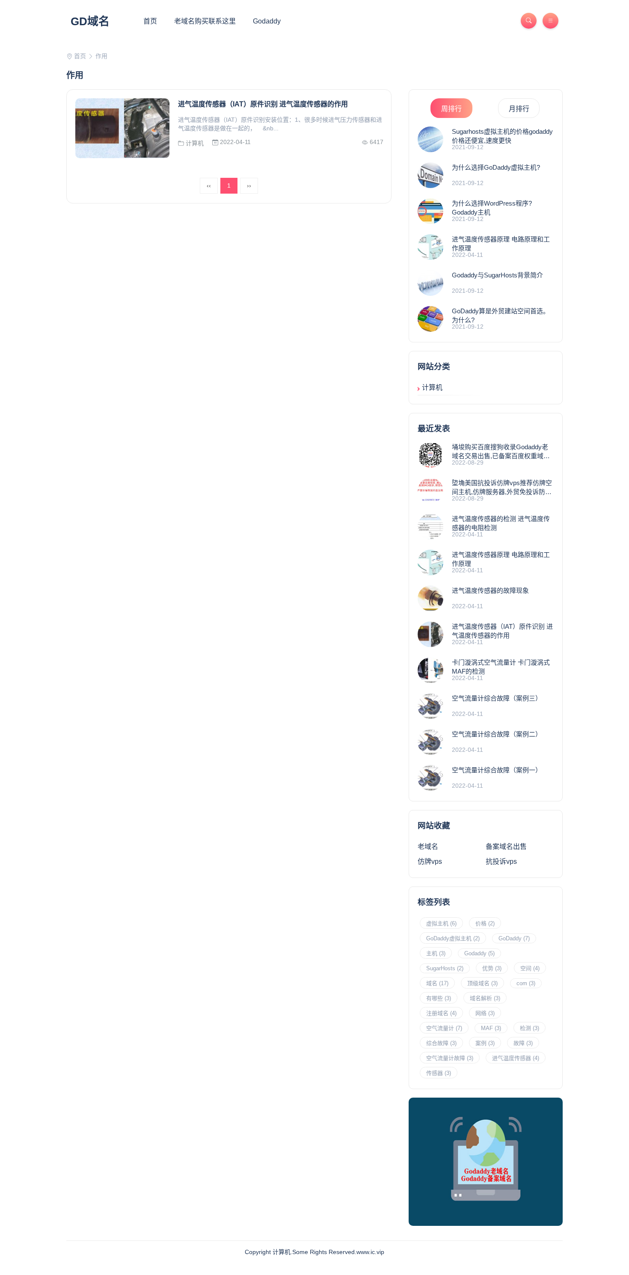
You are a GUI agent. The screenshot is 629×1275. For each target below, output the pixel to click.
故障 (523, 1043)
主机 (435, 953)
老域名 (428, 846)
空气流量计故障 (449, 1058)
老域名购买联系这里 (205, 21)
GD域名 (90, 21)
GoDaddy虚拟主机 (453, 938)
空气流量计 (444, 1028)
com (525, 983)
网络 (485, 1013)
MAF (491, 1028)
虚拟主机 (441, 923)
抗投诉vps (501, 861)
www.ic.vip (370, 1251)
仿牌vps (430, 861)
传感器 (438, 1073)
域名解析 (485, 998)
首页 (150, 21)
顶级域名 (482, 983)
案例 (485, 1043)
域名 (437, 983)
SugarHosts (444, 968)
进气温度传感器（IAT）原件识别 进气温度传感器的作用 (263, 104)
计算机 (194, 143)
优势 (491, 968)
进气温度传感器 (515, 1058)
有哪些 (438, 998)
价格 (485, 923)
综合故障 (441, 1043)
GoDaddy (514, 938)
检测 (529, 1028)
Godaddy (267, 21)
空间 (530, 968)
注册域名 (441, 1013)
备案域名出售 (506, 846)
